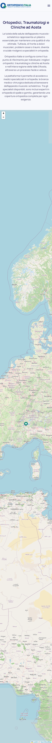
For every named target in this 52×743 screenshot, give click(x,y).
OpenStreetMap (46, 742)
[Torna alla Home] (16, 5)
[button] (49, 5)
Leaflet (35, 742)
